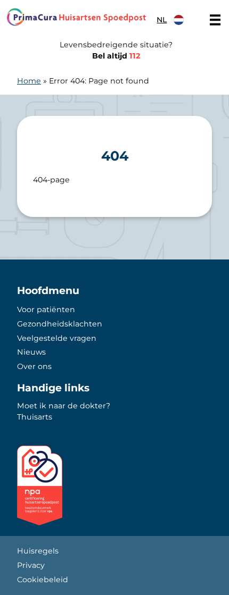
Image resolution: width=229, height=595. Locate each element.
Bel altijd (116, 56)
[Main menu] (215, 19)
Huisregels (38, 551)
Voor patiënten (46, 309)
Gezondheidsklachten (59, 324)
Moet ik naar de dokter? (63, 405)
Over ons (34, 366)
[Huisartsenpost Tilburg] (76, 17)
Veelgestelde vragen (56, 338)
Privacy (31, 565)
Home (29, 81)
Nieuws (31, 352)
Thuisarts (34, 417)
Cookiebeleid (42, 579)
